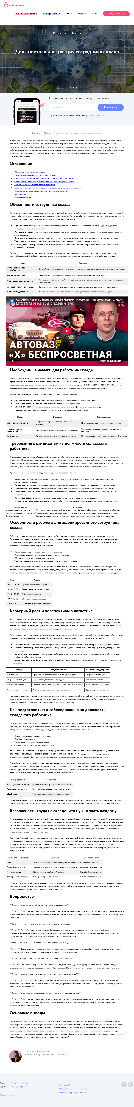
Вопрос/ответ (20, 194)
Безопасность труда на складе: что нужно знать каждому (41, 191)
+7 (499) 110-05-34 (19, 1083)
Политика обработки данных (72, 1092)
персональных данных (94, 115)
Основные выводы (22, 197)
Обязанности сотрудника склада (29, 172)
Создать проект (116, 13)
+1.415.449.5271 (18, 1087)
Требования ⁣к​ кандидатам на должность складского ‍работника (43, 178)
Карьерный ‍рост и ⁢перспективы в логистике (34, 184)
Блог (94, 13)
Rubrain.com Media (67, 33)
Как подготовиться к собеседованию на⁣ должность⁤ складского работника (48, 187)
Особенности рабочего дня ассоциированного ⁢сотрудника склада (44, 181)
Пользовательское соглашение (73, 1088)
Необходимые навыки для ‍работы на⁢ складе (34, 175)
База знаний (64, 1085)
